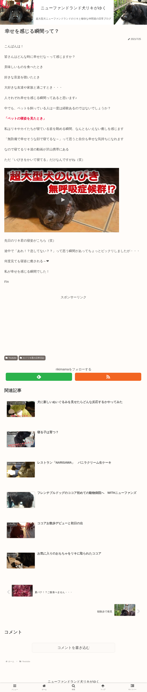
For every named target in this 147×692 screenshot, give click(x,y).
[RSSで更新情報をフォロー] (108, 377)
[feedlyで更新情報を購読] (39, 377)
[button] (134, 442)
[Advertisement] (73, 325)
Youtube (12, 358)
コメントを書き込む (73, 648)
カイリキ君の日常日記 (33, 358)
